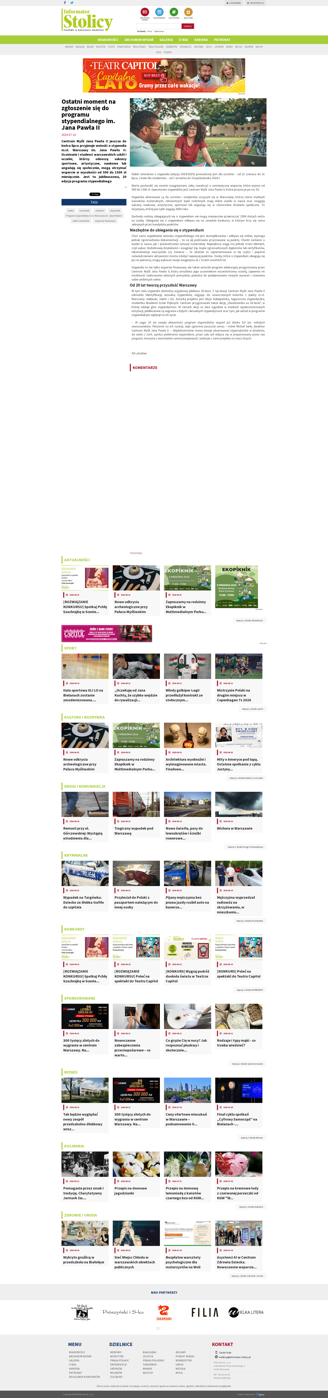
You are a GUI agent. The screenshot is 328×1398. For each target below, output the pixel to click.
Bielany (90, 46)
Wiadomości (108, 39)
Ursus (209, 46)
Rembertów (171, 46)
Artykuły (141, 31)
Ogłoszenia (159, 31)
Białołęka (80, 46)
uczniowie (84, 210)
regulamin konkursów (84, 1377)
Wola (158, 52)
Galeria (166, 39)
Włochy (259, 46)
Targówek (198, 46)
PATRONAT (222, 39)
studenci (99, 210)
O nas (183, 39)
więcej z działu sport (252, 708)
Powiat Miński (124, 46)
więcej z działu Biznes (252, 1137)
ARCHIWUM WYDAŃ (144, 19)
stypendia (115, 210)
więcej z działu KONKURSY (250, 989)
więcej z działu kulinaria (251, 1206)
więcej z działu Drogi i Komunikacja (245, 846)
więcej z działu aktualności (249, 620)
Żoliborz (168, 52)
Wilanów (249, 46)
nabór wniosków (81, 220)
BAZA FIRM (188, 18)
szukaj (188, 26)
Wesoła (238, 46)
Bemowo (69, 46)
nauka (71, 210)
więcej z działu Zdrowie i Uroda (247, 1275)
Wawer (229, 46)
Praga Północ (139, 46)
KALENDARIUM (159, 18)
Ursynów (219, 46)
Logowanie (235, 3)
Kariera (201, 39)
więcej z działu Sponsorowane (247, 1063)
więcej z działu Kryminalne (249, 920)
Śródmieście (186, 46)
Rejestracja (257, 3)
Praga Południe (156, 46)
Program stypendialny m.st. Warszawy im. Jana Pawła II (94, 215)
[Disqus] (198, 418)
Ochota (111, 46)
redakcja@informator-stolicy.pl (235, 1357)
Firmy (149, 31)
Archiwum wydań (139, 39)
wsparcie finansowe (105, 220)
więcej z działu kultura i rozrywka (246, 777)
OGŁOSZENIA (173, 18)
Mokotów (100, 46)
